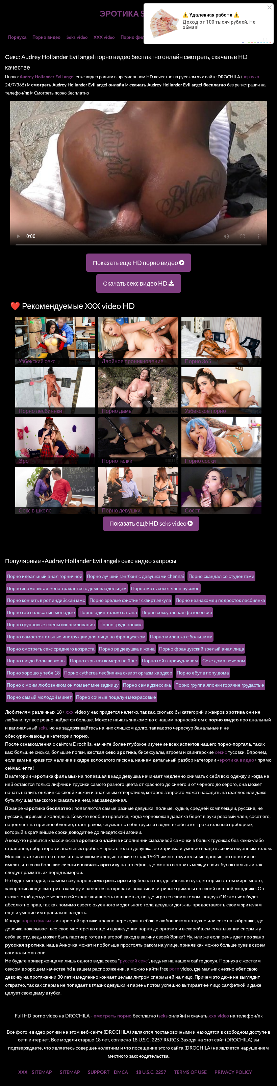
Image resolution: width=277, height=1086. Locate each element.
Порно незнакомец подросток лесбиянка (220, 600)
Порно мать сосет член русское (165, 588)
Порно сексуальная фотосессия (177, 612)
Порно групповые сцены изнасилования (51, 624)
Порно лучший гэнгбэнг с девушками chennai (135, 576)
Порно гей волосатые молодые (41, 612)
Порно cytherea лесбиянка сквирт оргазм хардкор (118, 673)
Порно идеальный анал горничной (44, 576)
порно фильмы (38, 920)
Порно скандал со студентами (221, 576)
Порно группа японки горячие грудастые (219, 685)
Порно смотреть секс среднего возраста (51, 649)
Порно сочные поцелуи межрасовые (116, 697)
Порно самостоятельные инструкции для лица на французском (76, 636)
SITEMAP (42, 1072)
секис (221, 752)
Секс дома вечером (223, 660)
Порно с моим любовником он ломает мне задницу (63, 685)
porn (174, 969)
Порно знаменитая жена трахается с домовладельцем (67, 588)
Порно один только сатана (108, 612)
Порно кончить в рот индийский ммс (46, 600)
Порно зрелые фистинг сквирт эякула (130, 600)
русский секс (134, 960)
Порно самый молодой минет (39, 697)
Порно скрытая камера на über (103, 660)
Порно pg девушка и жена (127, 649)
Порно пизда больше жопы (36, 660)
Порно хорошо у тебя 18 (33, 673)
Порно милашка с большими (181, 636)
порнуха (251, 76)
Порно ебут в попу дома (203, 673)
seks (43, 728)
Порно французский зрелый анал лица (201, 649)
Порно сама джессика (147, 685)
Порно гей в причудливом (170, 660)
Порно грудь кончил (121, 624)
